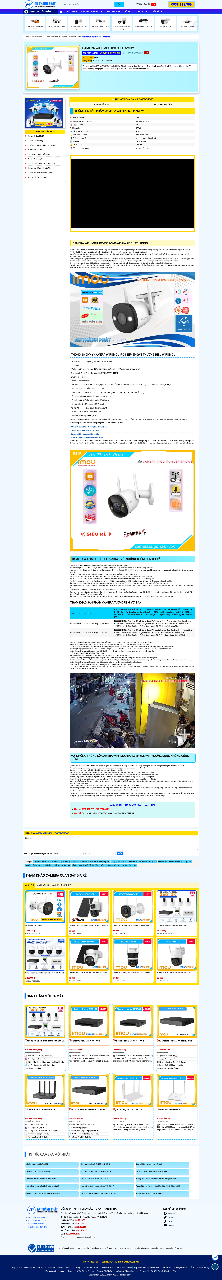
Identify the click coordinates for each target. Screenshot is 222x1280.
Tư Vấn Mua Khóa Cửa (167, 1271)
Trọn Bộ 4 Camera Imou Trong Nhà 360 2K (172, 925)
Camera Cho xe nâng (35, 141)
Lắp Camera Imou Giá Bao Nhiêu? (38, 1164)
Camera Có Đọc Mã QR (36, 136)
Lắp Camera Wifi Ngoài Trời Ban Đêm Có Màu (88, 865)
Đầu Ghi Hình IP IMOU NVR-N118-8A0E (87, 1109)
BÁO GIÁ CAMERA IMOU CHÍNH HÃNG (95, 1179)
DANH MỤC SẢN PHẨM (40, 11)
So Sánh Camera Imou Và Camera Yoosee (151, 1171)
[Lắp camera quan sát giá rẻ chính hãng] (61, 11)
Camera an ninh (107, 1267)
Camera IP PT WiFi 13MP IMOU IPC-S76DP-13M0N (131, 973)
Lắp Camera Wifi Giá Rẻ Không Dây (81, 1271)
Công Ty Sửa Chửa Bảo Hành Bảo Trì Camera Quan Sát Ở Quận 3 (134, 862)
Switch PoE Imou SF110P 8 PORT (84, 1041)
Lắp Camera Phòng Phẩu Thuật (39, 154)
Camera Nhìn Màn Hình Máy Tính (39, 168)
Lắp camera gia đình (124, 1267)
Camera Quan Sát (42, 37)
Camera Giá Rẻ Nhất (35, 150)
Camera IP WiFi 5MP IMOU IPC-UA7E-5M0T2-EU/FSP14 (89, 973)
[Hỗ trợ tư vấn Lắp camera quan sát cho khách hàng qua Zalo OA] (215, 1257)
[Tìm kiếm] (119, 4)
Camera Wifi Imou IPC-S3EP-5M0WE (96, 37)
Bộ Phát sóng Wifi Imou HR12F (127, 1109)
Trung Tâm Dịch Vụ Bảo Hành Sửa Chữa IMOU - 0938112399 (158, 1186)
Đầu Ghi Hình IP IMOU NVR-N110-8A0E (174, 1041)
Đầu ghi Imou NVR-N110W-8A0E (40, 1109)
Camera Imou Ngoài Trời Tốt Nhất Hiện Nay (96, 1164)
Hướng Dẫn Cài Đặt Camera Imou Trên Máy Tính (98, 1186)
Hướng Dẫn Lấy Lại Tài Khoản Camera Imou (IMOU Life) (156, 1179)
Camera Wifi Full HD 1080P (37, 177)
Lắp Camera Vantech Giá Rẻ (23, 1267)
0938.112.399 (181, 4)
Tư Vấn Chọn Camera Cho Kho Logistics (42, 145)
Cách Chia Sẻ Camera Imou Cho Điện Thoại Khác (98, 1193)
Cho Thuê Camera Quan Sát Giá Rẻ (46, 862)
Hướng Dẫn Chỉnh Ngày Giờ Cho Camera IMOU (42, 1186)
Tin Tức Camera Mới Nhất (48, 1154)
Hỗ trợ (128, 11)
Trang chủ (29, 37)
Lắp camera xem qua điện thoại (146, 1267)
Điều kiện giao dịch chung (38, 1227)
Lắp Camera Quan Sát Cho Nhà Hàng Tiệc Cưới (174, 862)
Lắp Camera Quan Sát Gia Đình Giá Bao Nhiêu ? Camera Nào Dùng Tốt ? (85, 862)
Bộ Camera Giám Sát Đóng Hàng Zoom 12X (121, 865)
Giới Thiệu (72, 11)
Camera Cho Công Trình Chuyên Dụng (41, 163)
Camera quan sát (90, 11)
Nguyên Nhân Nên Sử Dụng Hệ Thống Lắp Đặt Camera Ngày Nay (48, 865)
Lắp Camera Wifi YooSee (124, 1271)
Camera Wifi (55, 37)
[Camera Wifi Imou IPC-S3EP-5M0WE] (52, 67)
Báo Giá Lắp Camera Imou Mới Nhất (149, 1164)
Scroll (215, 1267)
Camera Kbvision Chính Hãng (68, 1267)
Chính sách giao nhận (37, 1220)
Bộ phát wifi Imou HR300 (168, 1109)
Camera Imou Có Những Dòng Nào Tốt (40, 1171)
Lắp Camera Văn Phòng (199, 1267)
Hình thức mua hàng (36, 1217)
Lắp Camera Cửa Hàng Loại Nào (174, 1267)
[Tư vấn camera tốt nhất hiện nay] (196, 24)
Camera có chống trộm (36, 159)
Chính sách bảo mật (36, 1224)
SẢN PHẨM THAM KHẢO (61, 885)
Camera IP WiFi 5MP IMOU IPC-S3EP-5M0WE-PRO (131, 925)
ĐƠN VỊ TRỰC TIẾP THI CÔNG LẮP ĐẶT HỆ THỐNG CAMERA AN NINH (111, 1262)
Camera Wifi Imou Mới (71, 37)
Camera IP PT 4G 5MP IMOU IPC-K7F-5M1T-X (173, 973)
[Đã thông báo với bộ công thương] (40, 1248)
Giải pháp (112, 11)
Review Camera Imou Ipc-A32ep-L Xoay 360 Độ (43, 1193)
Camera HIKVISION (90, 1267)
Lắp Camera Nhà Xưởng (54, 1271)
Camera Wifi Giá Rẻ (104, 1271)
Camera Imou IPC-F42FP (34, 925)
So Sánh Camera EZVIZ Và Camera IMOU (41, 1179)
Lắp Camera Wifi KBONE (146, 1271)
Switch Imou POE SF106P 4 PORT (128, 1041)
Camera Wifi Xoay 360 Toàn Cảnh (40, 173)
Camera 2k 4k (42, 885)
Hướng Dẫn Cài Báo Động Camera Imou (150, 1193)
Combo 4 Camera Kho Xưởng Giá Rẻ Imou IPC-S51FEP (44, 973)
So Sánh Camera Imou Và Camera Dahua (96, 1171)
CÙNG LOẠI (29, 885)
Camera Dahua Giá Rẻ (46, 1267)
